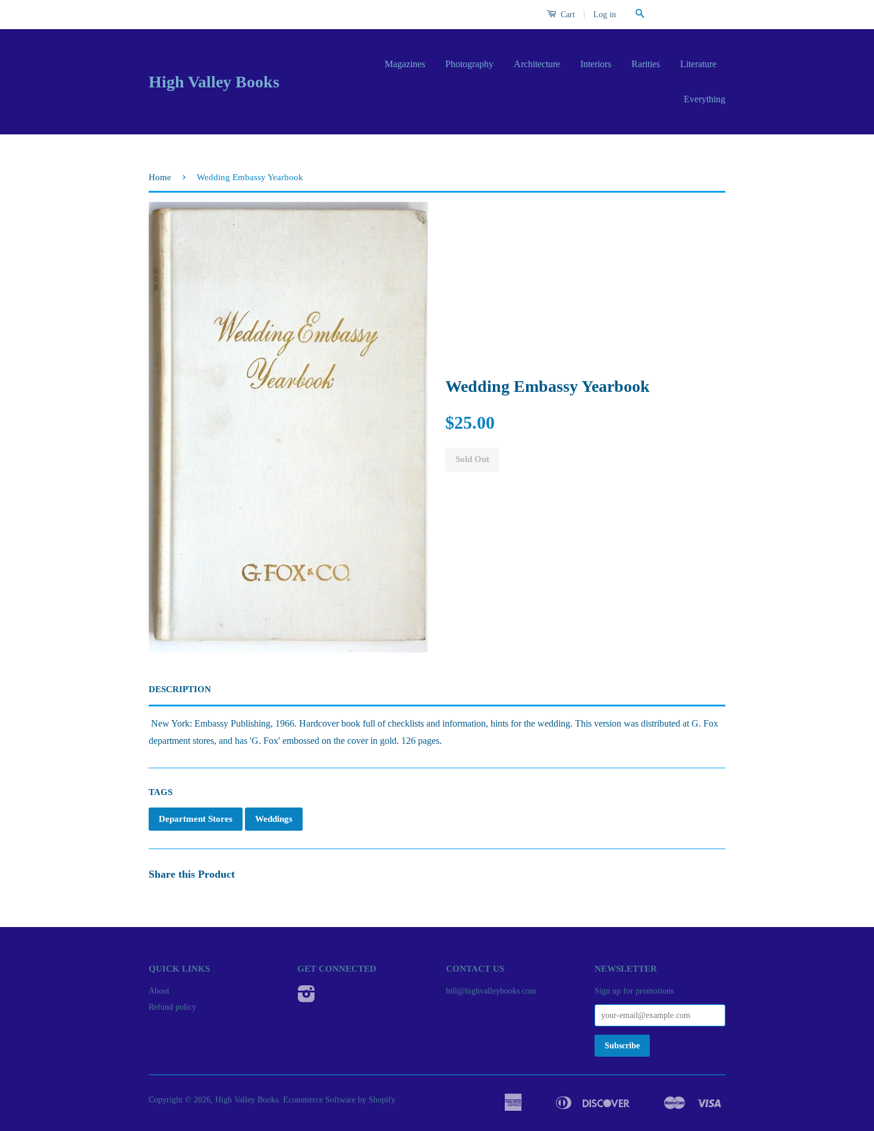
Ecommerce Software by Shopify (339, 1099)
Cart (566, 14)
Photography (469, 64)
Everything (704, 99)
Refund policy (172, 1007)
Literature (698, 64)
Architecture (537, 64)
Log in (604, 14)
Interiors (595, 64)
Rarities (645, 64)
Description (180, 689)
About (159, 991)
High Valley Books (214, 82)
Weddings (274, 819)
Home (160, 177)
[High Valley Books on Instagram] (306, 998)
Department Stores (195, 819)
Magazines (405, 64)
